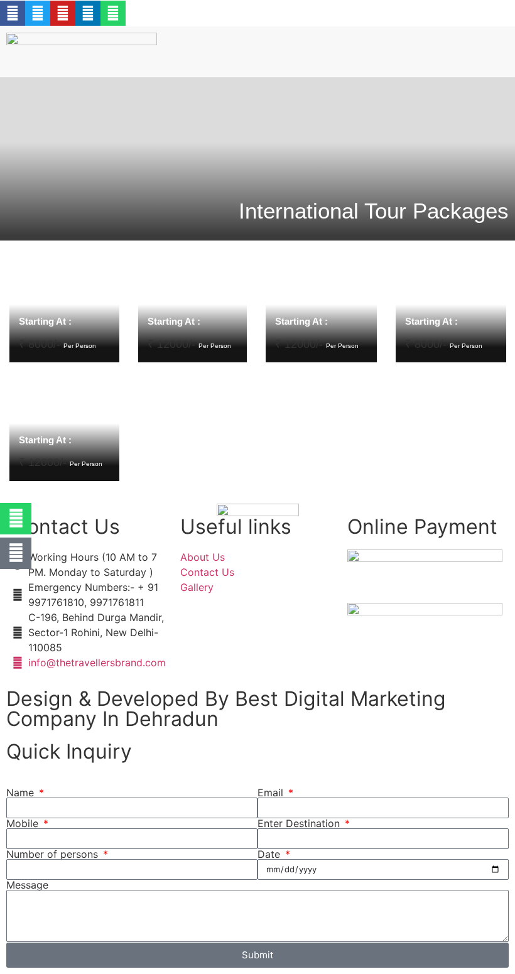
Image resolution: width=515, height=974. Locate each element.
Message (27, 885)
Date (270, 854)
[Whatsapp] (113, 13)
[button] (301, 43)
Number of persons (53, 854)
